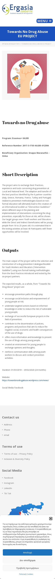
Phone (7, 429)
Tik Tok (7, 493)
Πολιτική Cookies (26, 574)
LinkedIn (8, 488)
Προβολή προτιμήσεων (27, 568)
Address (8, 424)
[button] (50, 518)
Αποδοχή (27, 552)
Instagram (9, 483)
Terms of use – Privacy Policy (18, 453)
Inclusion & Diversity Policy (17, 459)
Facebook (8, 477)
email (6, 435)
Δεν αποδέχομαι (28, 560)
